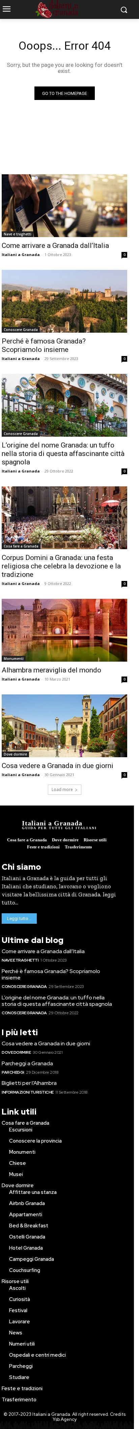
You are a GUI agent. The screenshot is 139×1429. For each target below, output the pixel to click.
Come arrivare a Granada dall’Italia (55, 245)
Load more (62, 789)
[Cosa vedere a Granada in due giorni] (64, 725)
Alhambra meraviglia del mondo (51, 670)
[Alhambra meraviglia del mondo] (64, 630)
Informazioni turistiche (28, 1092)
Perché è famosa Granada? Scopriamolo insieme (44, 345)
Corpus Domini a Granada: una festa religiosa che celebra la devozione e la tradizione (61, 566)
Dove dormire (15, 754)
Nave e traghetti (17, 234)
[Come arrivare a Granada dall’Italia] (64, 205)
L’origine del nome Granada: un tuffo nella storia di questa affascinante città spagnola (63, 453)
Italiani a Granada (21, 254)
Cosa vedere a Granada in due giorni (57, 766)
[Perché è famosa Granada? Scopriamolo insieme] (64, 301)
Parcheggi (13, 1072)
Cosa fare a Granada (21, 546)
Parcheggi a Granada (27, 1063)
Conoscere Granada (21, 329)
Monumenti (14, 658)
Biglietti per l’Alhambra (29, 1083)
